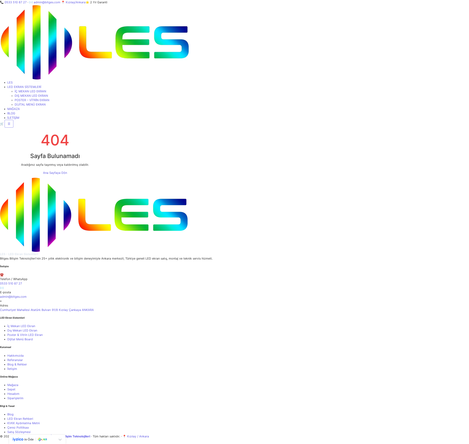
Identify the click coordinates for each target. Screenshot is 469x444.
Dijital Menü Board (20, 339)
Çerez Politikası (18, 427)
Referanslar (15, 360)
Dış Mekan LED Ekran (22, 330)
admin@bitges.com (47, 2)
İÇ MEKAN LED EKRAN (30, 91)
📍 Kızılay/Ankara (73, 2)
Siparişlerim (15, 398)
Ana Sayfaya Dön (55, 173)
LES (10, 82)
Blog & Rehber (17, 364)
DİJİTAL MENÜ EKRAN (30, 104)
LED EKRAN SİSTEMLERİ (24, 87)
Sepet (11, 389)
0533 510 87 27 (16, 2)
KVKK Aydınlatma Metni (23, 423)
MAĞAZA (13, 109)
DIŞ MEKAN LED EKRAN (31, 95)
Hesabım (13, 394)
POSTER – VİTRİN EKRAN (32, 100)
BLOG (11, 113)
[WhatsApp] (2, 442)
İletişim (12, 369)
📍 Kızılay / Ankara (136, 436)
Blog (10, 414)
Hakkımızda (15, 355)
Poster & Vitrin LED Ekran (25, 335)
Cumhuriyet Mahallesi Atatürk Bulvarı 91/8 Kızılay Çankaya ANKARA (47, 310)
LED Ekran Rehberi (20, 419)
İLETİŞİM (13, 117)
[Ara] (7, 442)
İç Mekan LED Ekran (21, 326)
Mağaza (12, 385)
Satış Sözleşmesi (19, 432)
